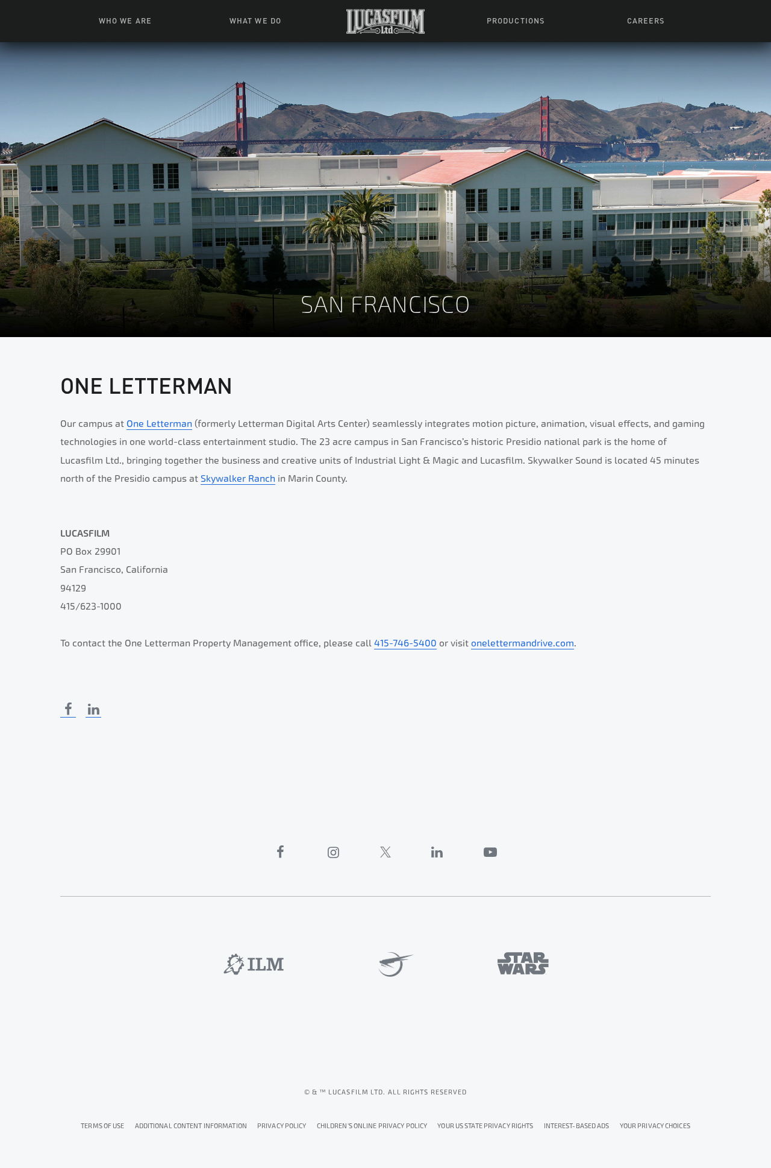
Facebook (68, 709)
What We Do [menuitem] (255, 20)
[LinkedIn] (437, 852)
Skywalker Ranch (238, 478)
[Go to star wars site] (523, 963)
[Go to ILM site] (253, 964)
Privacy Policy (282, 1126)
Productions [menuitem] (515, 20)
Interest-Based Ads (577, 1126)
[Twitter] (385, 852)
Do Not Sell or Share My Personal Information (655, 1124)
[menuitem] (385, 21)
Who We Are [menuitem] (125, 20)
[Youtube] (490, 852)
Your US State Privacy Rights (485, 1126)
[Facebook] (281, 852)
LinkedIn (93, 709)
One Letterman (159, 423)
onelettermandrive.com (522, 643)
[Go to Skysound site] (391, 964)
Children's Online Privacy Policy (372, 1126)
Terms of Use (102, 1126)
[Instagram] (334, 852)
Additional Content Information (191, 1126)
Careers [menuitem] (645, 20)
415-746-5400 (405, 643)
